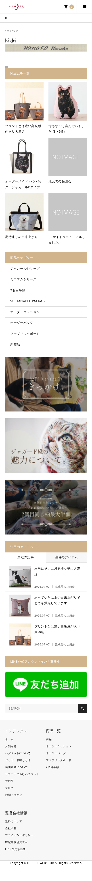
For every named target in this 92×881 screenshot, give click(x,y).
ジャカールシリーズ (25, 268)
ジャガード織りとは (18, 760)
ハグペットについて (18, 753)
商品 (49, 739)
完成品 (9, 781)
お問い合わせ (13, 795)
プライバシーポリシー (19, 835)
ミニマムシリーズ (23, 279)
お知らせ (11, 746)
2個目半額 (17, 290)
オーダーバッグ (21, 322)
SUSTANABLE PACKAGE (28, 301)
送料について (13, 821)
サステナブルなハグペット (22, 774)
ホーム (9, 739)
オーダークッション (25, 312)
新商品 (15, 344)
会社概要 (11, 828)
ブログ (9, 788)
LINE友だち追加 (15, 849)
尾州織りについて (16, 767)
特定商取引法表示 (16, 842)
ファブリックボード (25, 333)
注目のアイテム (66, 557)
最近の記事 (25, 557)
